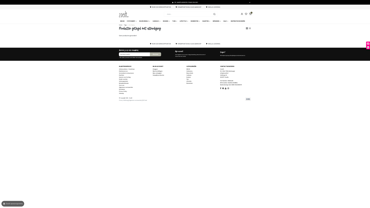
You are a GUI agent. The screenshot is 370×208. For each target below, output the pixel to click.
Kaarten (205, 21)
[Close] (249, 2)
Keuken (165, 21)
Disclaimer (122, 89)
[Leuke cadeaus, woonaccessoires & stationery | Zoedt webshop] (123, 14)
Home (120, 25)
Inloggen (155, 69)
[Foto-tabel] (247, 28)
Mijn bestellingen (157, 71)
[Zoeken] (214, 14)
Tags (125, 25)
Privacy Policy (123, 91)
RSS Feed (144, 100)
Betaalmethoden (124, 83)
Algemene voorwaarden (126, 87)
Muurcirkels (144, 21)
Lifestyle (183, 21)
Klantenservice (123, 71)
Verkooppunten (123, 81)
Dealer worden (123, 79)
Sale (225, 21)
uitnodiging (131, 25)
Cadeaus (156, 21)
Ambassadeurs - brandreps (127, 69)
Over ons (121, 85)
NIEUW (122, 21)
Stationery (131, 21)
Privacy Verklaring (123, 100)
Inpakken (216, 21)
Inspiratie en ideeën (238, 21)
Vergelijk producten (158, 75)
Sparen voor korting (125, 77)
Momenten (195, 21)
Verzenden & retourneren (126, 73)
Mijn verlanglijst (157, 73)
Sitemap (121, 93)
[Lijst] (249, 28)
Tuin (174, 21)
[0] (249, 14)
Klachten (121, 75)
